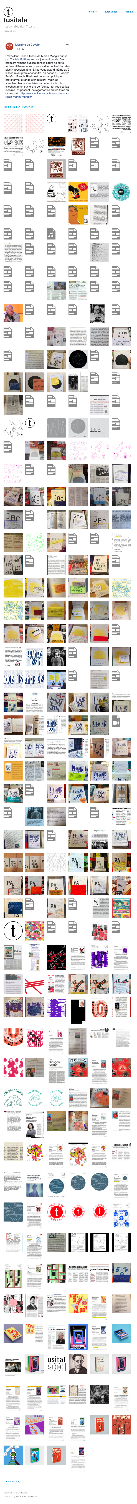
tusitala (15, 20)
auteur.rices (111, 12)
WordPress (21, 1496)
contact (129, 12)
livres (91, 12)
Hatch (34, 1496)
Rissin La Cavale (19, 107)
